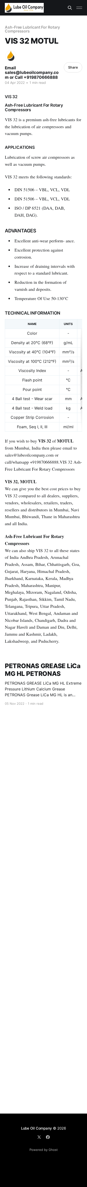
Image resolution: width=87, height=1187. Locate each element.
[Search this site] (70, 8)
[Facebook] (48, 1137)
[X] (39, 1137)
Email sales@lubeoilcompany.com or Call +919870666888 (31, 72)
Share (73, 67)
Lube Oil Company (36, 1128)
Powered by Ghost (43, 1150)
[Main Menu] (79, 7)
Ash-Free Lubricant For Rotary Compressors (32, 29)
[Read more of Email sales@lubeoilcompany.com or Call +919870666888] (11, 56)
